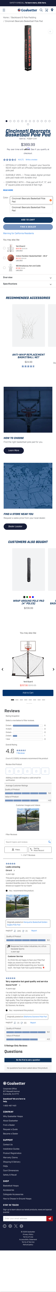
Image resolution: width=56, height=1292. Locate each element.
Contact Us (8, 1144)
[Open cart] (46, 10)
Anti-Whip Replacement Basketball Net (28, 356)
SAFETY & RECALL (28, 3)
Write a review (31, 160)
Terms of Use (28, 1237)
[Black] (24, 597)
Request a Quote (10, 1129)
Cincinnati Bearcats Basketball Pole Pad (28, 200)
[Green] (27, 597)
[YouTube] (4, 1226)
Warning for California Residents (18, 233)
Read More (8, 190)
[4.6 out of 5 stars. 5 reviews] (28, 366)
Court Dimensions (11, 1170)
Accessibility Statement (28, 1240)
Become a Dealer (10, 1133)
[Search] (41, 10)
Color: (6, 197)
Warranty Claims (10, 1157)
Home (6, 17)
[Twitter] (16, 1226)
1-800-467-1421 (9, 1106)
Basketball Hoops (11, 1186)
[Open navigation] (3, 10)
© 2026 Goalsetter (28, 1232)
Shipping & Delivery (11, 1162)
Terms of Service (28, 1242)
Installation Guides (11, 1149)
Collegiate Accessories (13, 1194)
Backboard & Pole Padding (23, 17)
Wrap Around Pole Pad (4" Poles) (28, 602)
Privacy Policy (28, 1234)
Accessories (8, 1190)
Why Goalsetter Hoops (13, 1116)
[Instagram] (10, 1226)
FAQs (5, 1166)
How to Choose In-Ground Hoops (17, 1199)
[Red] (30, 597)
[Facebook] (21, 1226)
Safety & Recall (10, 1175)
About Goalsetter (10, 1121)
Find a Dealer (28, 227)
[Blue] (33, 597)
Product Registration (12, 1153)
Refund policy (28, 1245)
